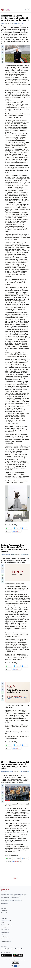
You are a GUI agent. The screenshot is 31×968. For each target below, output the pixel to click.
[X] (8, 949)
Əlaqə (2, 922)
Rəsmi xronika (4, 912)
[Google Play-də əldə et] (18, 955)
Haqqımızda (4, 918)
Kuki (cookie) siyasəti (6, 941)
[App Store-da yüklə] (6, 955)
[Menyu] (28, 9)
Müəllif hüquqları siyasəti (6, 939)
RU (18, 965)
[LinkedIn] (18, 949)
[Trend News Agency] (5, 890)
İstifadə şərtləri (4, 934)
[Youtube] (12, 949)
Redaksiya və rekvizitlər (6, 920)
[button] (2, 46)
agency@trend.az (4, 903)
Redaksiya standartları (6, 924)
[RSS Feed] (21, 949)
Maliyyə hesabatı (5, 929)
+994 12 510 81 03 (5, 901)
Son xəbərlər (4, 910)
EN (12, 965)
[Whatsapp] (2, 949)
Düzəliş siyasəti (4, 927)
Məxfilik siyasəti (4, 936)
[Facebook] (5, 949)
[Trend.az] (5, 10)
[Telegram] (15, 949)
